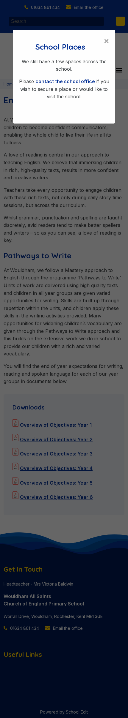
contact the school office (65, 81)
